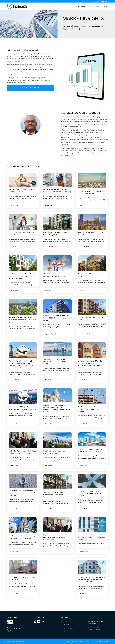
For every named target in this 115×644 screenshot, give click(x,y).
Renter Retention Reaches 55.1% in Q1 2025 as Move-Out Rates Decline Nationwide (91, 537)
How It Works (65, 625)
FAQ (106, 1)
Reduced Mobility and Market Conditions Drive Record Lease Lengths (89, 493)
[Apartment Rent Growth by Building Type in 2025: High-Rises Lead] (23, 525)
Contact (105, 6)
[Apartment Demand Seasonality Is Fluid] (92, 307)
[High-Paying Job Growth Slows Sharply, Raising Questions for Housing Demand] (57, 524)
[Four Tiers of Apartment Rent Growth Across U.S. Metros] (92, 222)
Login (102, 1)
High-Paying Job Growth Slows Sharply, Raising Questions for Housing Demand (54, 537)
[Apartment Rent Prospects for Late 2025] (92, 263)
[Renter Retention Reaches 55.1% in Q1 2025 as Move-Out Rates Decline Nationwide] (92, 524)
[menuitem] (94, 1)
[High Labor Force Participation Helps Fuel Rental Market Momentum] (23, 440)
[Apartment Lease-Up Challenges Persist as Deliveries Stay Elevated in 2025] (23, 307)
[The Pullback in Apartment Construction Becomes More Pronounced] (57, 481)
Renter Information (94, 1)
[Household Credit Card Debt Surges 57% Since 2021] (23, 567)
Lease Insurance (81, 6)
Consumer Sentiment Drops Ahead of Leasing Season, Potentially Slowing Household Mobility (91, 579)
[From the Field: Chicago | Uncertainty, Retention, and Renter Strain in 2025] (23, 396)
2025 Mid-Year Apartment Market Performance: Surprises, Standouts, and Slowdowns (56, 361)
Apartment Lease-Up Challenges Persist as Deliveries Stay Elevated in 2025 (22, 319)
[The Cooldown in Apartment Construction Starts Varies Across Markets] (92, 396)
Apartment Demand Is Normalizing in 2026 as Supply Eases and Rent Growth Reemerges (22, 276)
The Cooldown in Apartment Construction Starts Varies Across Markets (90, 409)
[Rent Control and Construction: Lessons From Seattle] (57, 440)
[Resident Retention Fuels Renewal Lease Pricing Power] (23, 180)
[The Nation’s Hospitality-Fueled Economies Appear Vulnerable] (57, 263)
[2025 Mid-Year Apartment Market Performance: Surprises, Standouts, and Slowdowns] (57, 349)
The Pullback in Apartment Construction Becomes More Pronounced (53, 494)
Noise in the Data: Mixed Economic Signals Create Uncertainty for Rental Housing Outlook (22, 493)
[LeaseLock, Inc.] (17, 6)
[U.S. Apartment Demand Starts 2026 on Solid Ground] (23, 222)
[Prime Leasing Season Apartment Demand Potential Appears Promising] (57, 180)
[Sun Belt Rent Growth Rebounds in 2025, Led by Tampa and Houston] (92, 439)
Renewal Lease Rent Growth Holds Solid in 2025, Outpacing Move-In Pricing (56, 318)
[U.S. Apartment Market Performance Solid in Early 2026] (57, 222)
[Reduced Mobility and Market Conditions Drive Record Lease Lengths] (92, 481)
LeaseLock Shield (66, 628)
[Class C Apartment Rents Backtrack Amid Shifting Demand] (92, 180)
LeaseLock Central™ (67, 632)
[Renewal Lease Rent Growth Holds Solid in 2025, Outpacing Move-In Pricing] (57, 306)
